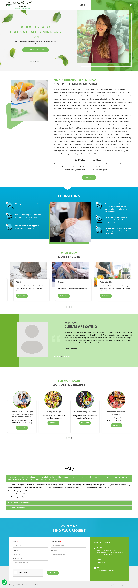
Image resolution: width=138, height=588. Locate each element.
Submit (53, 573)
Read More (88, 177)
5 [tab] (64, 356)
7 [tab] (69, 356)
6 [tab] (66, 356)
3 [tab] (35, 61)
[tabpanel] (44, 281)
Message (54, 550)
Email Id (16, 550)
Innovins (126, 585)
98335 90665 (101, 563)
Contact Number (18, 559)
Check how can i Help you (35, 46)
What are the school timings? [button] (19, 502)
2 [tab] (33, 61)
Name (15, 541)
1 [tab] (31, 61)
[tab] (69, 478)
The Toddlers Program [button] (16, 507)
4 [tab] (38, 61)
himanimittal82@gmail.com (105, 570)
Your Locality (56, 541)
